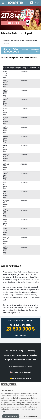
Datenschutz (22, 355)
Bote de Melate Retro (21, 378)
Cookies (33, 355)
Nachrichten (9, 355)
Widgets (8, 359)
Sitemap (31, 351)
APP (34, 359)
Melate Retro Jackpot (21, 372)
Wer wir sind (11, 351)
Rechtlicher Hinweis (22, 359)
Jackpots (22, 351)
